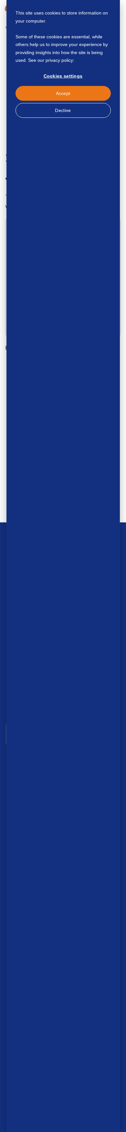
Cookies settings (63, 76)
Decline (63, 110)
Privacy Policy (90, 60)
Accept (63, 93)
